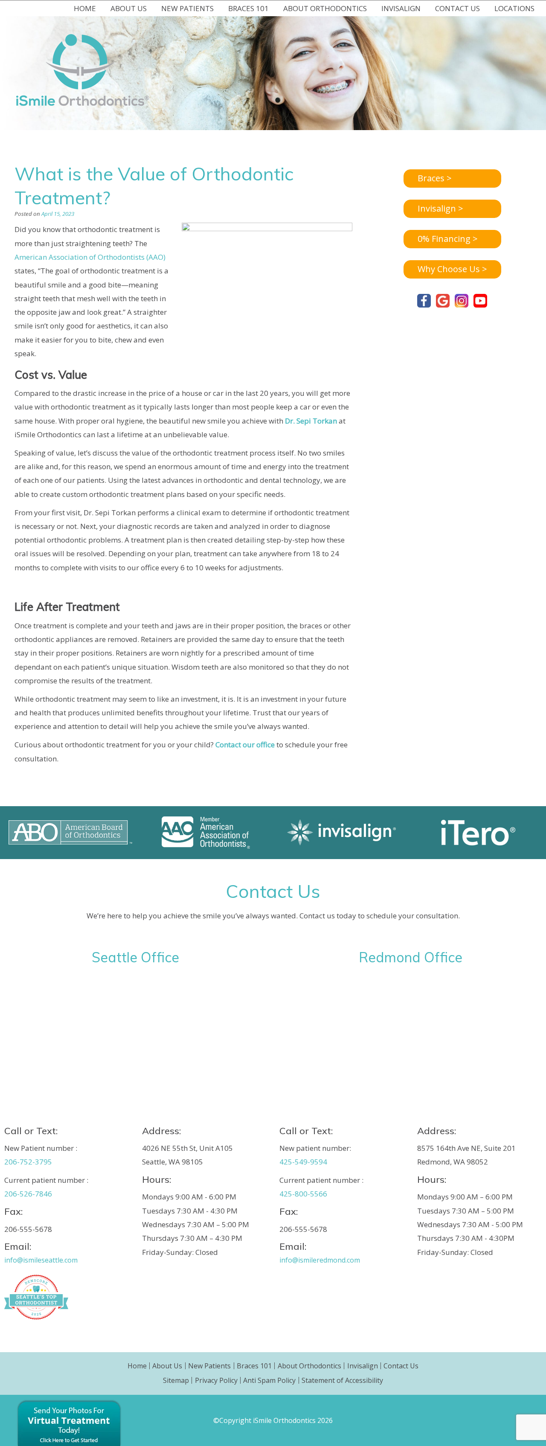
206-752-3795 (28, 1162)
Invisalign (362, 1366)
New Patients (209, 1366)
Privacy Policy (216, 1380)
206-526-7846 (28, 1194)
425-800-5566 (303, 1194)
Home (85, 8)
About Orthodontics (309, 1366)
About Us (167, 1366)
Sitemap (176, 1380)
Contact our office (245, 744)
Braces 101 (254, 1366)
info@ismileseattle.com (41, 1260)
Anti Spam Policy (269, 1380)
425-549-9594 (303, 1162)
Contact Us (400, 1366)
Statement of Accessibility (342, 1380)
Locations (514, 8)
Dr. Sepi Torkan (311, 421)
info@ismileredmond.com (319, 1260)
